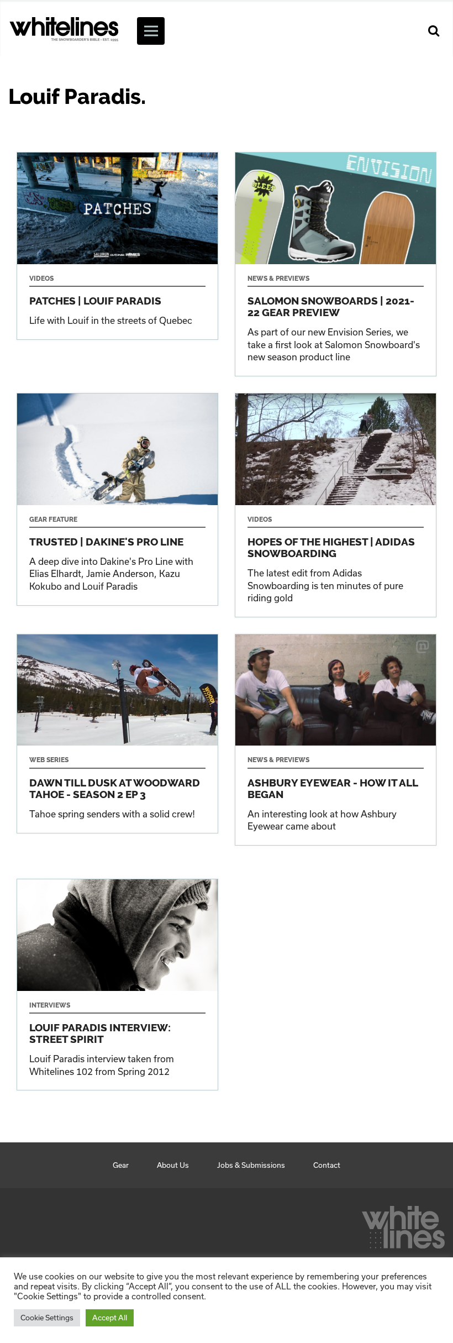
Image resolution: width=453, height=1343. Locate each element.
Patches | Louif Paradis (117, 246)
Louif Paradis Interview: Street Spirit (117, 984)
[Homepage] (403, 1224)
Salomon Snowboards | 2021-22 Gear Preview (335, 264)
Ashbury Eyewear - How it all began (335, 739)
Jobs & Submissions (251, 1165)
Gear (121, 1165)
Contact (326, 1165)
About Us (173, 1165)
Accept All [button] (109, 1317)
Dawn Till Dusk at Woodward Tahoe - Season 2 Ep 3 (117, 733)
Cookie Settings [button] (46, 1317)
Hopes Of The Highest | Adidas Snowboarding (335, 505)
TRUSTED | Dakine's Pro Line (117, 499)
